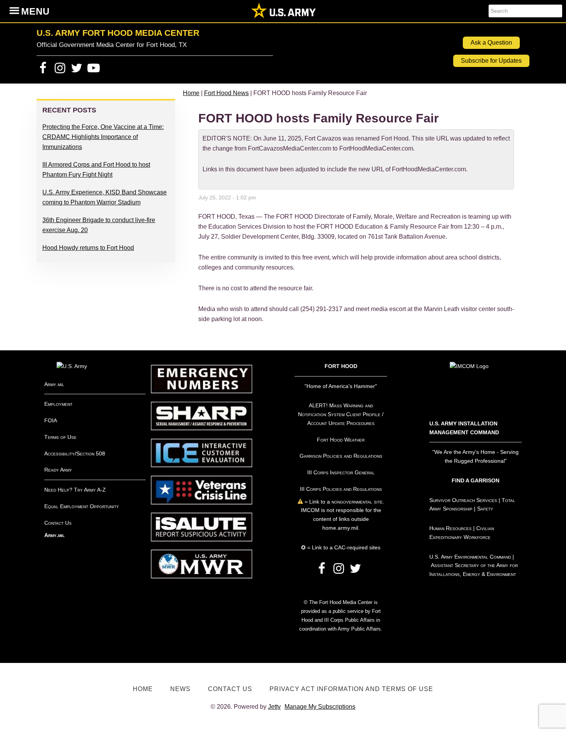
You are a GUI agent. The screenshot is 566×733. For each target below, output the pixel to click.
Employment (58, 404)
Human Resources (450, 528)
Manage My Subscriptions (320, 706)
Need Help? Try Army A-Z (75, 490)
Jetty (274, 706)
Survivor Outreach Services (463, 500)
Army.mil (54, 384)
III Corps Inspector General (341, 472)
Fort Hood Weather (341, 440)
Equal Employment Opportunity (81, 506)
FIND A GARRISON (475, 480)
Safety (485, 508)
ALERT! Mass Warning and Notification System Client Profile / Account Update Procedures (340, 414)
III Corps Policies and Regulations (341, 489)
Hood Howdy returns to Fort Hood (88, 247)
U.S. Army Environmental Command (470, 557)
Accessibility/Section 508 (74, 453)
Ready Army (58, 470)
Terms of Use (60, 437)
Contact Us (58, 523)
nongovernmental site (356, 502)
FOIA (50, 420)
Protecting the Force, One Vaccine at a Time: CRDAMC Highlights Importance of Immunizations (103, 137)
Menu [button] (35, 11)
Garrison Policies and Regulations (341, 456)
